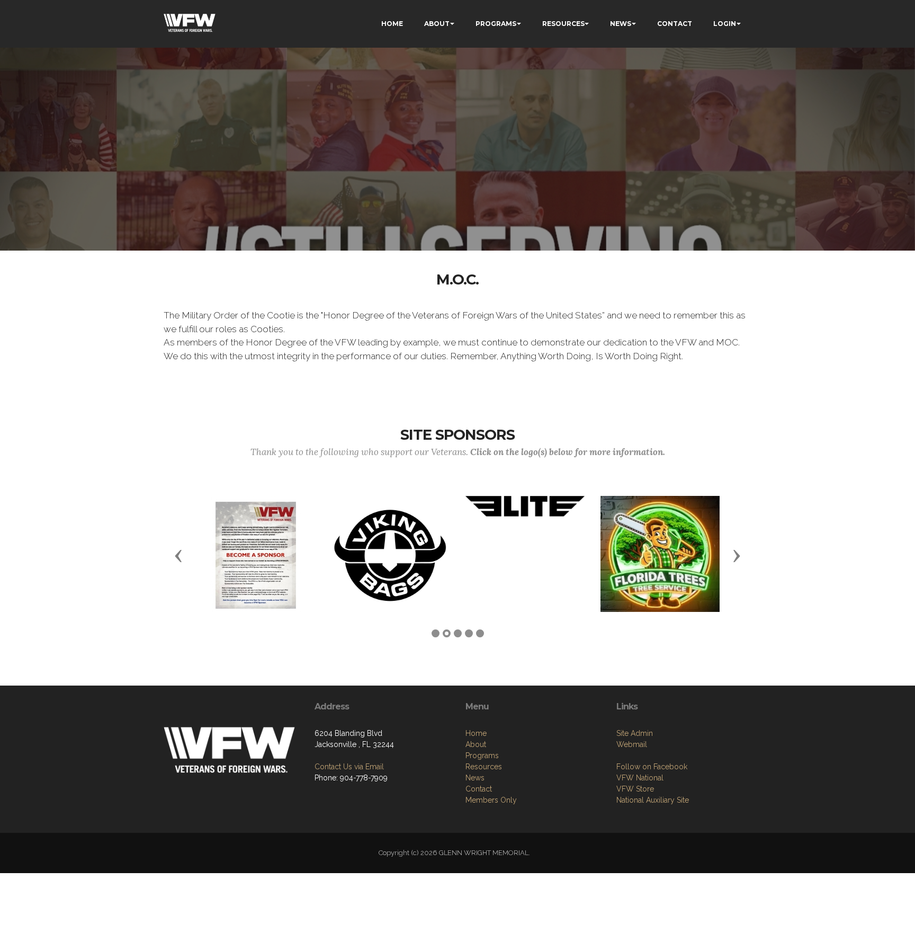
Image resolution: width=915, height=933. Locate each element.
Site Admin (634, 733)
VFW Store (635, 789)
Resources (483, 766)
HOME (392, 24)
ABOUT (437, 24)
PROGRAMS (496, 24)
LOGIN (724, 24)
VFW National (639, 778)
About (475, 744)
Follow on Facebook (651, 766)
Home (476, 733)
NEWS (620, 24)
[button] (178, 555)
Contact (478, 789)
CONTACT (674, 24)
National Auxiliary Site (652, 800)
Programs (482, 755)
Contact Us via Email (349, 766)
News (475, 778)
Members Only (491, 800)
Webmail (631, 744)
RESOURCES (563, 24)
